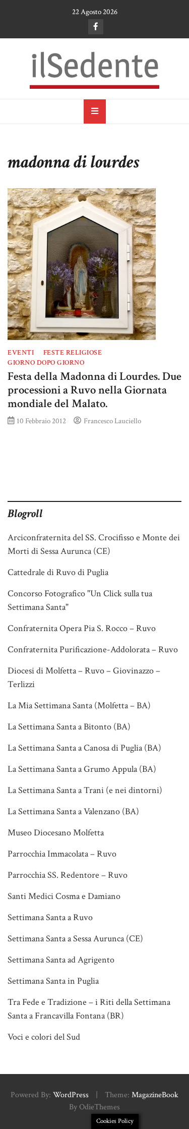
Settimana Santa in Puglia (53, 981)
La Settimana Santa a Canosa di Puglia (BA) (84, 748)
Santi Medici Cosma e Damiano (64, 896)
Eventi (21, 352)
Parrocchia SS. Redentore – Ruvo (68, 875)
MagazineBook (155, 1095)
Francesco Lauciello (112, 421)
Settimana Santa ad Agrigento (61, 960)
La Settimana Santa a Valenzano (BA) (73, 811)
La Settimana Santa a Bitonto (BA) (69, 726)
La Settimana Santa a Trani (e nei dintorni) (85, 790)
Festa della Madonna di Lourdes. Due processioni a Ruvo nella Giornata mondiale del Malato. (94, 390)
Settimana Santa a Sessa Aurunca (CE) (75, 938)
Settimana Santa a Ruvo (50, 917)
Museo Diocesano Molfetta (56, 832)
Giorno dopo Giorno (46, 362)
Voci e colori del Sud (44, 1037)
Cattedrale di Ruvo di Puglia (58, 572)
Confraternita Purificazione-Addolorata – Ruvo (93, 649)
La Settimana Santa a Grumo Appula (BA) (82, 769)
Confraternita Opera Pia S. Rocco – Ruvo (82, 628)
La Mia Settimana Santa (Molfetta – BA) (79, 705)
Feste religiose (72, 352)
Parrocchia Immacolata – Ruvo (62, 854)
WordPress (71, 1095)
